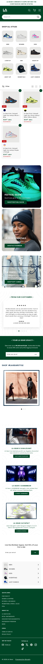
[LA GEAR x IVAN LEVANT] (21, 436)
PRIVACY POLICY (6, 634)
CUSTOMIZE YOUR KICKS (21, 456)
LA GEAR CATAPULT (21, 531)
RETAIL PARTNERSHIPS (8, 616)
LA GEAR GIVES (6, 614)
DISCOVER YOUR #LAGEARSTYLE (11, 619)
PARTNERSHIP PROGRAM (9, 621)
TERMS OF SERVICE (7, 632)
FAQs (3, 606)
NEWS (3, 624)
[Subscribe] (35, 354)
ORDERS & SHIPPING (8, 599)
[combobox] (21, 17)
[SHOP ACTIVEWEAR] (21, 230)
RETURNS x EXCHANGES (8, 601)
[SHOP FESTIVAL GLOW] (21, 186)
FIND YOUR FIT (6, 596)
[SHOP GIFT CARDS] (21, 271)
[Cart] (34, 10)
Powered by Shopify (22, 659)
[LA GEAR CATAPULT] (21, 510)
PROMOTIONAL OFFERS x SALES (10, 604)
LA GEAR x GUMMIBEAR (21, 493)
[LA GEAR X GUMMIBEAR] (21, 473)
